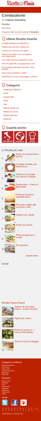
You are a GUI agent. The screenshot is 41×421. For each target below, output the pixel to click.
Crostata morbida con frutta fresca (15, 43)
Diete (5, 101)
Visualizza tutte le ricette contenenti (20, 32)
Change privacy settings (31, 414)
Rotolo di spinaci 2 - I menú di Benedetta (24, 331)
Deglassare (5, 390)
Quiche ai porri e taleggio (26, 341)
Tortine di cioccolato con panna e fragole (25, 175)
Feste (5, 93)
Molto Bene (5, 372)
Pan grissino (22, 245)
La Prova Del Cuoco (8, 371)
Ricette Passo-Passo (13, 302)
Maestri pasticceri (11, 108)
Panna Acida (6, 392)
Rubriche (7, 119)
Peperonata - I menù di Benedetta (27, 185)
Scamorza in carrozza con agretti (15, 51)
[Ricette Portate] (32, 137)
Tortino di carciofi (24, 225)
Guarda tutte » (32, 256)
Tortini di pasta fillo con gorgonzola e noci (18, 64)
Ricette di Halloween (8, 365)
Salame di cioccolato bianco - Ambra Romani (25, 307)
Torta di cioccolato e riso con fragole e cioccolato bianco (17, 55)
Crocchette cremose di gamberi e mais (17, 60)
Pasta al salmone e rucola (25, 236)
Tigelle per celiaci (22, 318)
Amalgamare (6, 386)
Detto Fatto (5, 374)
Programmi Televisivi (12, 90)
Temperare (5, 388)
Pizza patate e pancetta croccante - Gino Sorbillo (18, 68)
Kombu (4, 394)
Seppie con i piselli (25, 215)
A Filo (3, 384)
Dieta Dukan (5, 367)
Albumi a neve (6, 381)
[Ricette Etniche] (20, 137)
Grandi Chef (8, 97)
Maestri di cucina (10, 112)
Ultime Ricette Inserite (21, 39)
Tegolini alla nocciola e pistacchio (15, 47)
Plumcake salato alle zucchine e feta (26, 205)
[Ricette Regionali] (7, 137)
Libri (5, 104)
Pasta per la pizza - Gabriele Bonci (25, 195)
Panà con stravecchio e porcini (27, 155)
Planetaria (5, 383)
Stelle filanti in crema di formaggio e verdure (19, 77)
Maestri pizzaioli (10, 115)
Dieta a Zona (6, 369)
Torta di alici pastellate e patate (14, 73)
